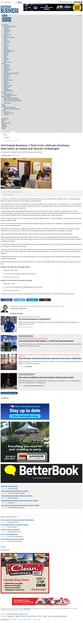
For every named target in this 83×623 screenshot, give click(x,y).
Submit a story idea (9, 113)
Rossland (6, 55)
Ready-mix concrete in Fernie (9, 486)
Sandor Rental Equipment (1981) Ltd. (34, 385)
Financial (6, 75)
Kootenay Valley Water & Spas (16, 507)
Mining (6, 81)
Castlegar (6, 29)
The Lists (4, 92)
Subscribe (6, 114)
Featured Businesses (32, 338)
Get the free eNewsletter (12, 614)
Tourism (6, 88)
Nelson (5, 48)
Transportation (7, 89)
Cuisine (6, 67)
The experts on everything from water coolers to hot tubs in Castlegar (20, 505)
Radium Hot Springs (9, 51)
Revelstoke (6, 52)
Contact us (6, 111)
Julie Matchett (28, 366)
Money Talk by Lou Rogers (11, 97)
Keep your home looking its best (9, 534)
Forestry (6, 78)
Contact (4, 110)
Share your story (23, 614)
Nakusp (6, 47)
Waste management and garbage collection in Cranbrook (17, 495)
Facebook (7, 299)
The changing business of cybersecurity (34, 319)
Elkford (6, 35)
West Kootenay (8, 62)
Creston (6, 33)
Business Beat (7, 103)
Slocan (5, 58)
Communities (5, 24)
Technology (7, 86)
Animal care (7, 66)
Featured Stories (43, 338)
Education (6, 70)
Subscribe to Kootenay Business (12, 108)
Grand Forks (7, 41)
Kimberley (6, 45)
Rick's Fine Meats (12, 527)
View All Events (5, 549)
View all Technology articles (9, 393)
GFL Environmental (13, 498)
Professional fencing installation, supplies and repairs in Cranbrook (19, 500)
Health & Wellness (8, 80)
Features (4, 63)
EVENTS (3, 546)
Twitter (20, 299)
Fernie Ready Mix (13, 488)
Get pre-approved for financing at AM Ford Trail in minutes (17, 520)
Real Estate (6, 82)
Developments (7, 69)
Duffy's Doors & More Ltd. (15, 541)
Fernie (5, 38)
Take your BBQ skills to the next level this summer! (15, 524)
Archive (4, 106)
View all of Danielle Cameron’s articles (18, 308)
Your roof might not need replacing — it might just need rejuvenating (46, 341)
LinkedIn (33, 299)
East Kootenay (7, 34)
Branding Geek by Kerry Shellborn (13, 100)
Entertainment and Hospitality (11, 73)
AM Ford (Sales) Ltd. (13, 522)
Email (46, 299)
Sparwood (6, 59)
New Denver (7, 49)
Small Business (8, 85)
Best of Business (8, 93)
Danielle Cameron (6, 155)
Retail (5, 84)
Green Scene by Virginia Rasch (12, 99)
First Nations (7, 77)
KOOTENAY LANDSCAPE (15, 536)
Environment (7, 74)
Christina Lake (7, 30)
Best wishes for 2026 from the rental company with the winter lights (46, 377)
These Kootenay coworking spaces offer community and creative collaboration (49, 358)
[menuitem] (43, 26)
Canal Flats (6, 27)
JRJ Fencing (11, 502)
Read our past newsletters (59, 616)
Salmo (5, 56)
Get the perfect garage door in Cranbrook (12, 539)
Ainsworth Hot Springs (9, 26)
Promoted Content (8, 91)
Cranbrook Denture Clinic (14, 531)
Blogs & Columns (6, 96)
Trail (5, 60)
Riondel (6, 53)
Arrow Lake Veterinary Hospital (16, 493)
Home (5, 134)
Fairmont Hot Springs (9, 37)
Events (39, 616)
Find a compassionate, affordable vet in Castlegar (14, 491)
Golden (6, 40)
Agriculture (7, 64)
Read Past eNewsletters (10, 107)
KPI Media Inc (27, 608)
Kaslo (5, 44)
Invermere (6, 42)
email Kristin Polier (12, 293)
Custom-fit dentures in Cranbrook (10, 529)
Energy (6, 71)
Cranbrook (6, 31)
